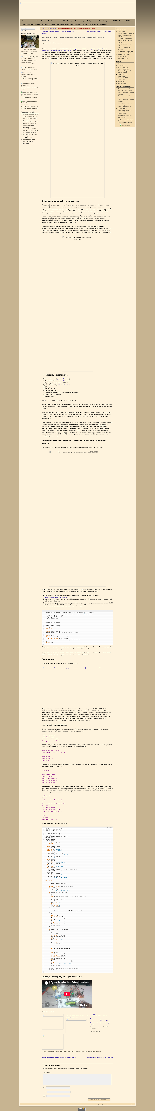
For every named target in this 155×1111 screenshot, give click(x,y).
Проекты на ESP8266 (111, 21)
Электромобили (93, 24)
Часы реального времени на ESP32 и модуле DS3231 (125, 104)
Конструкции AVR (83, 21)
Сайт (44, 1096)
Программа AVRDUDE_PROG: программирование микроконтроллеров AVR (29, 62)
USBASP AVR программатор (29, 69)
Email (44, 1092)
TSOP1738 (73, 1051)
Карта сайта (103, 24)
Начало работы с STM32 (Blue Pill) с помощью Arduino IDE (30, 130)
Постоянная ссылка (50, 1052)
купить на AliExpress (63, 379)
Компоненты (69, 24)
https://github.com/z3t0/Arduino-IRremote (56, 597)
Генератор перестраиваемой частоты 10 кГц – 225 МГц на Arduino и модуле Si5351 (29, 51)
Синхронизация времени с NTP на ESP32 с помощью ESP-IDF (125, 40)
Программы (60, 24)
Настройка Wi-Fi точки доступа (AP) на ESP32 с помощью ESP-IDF (124, 56)
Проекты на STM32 (27, 24)
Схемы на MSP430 (49, 24)
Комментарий (47, 1072)
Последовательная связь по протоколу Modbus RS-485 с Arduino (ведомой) (30, 116)
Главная (24, 21)
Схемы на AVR (45, 21)
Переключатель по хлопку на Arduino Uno (100, 31)
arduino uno (67, 1051)
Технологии (78, 24)
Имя (44, 1087)
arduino (62, 1051)
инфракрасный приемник (94, 1051)
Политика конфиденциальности (87, 1104)
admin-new (62, 43)
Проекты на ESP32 (124, 21)
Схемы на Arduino (34, 21)
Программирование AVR (58, 21)
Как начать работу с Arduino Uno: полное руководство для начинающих (30, 123)
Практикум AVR (71, 21)
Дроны (85, 24)
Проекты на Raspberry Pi (96, 21)
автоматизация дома (81, 1051)
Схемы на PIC (39, 24)
